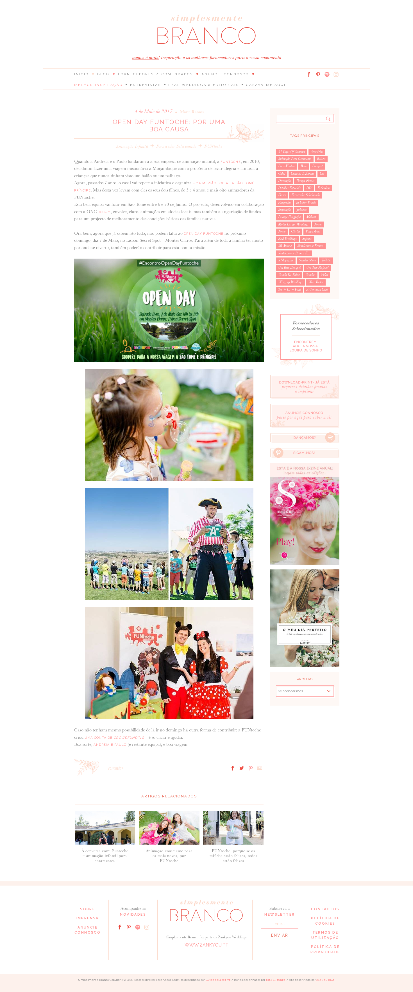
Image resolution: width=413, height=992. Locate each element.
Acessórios (317, 152)
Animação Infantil (132, 146)
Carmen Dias (325, 980)
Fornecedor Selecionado (176, 146)
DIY (309, 188)
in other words (306, 202)
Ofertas (295, 231)
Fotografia (284, 202)
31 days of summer (291, 152)
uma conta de (114, 738)
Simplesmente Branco (310, 246)
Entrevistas (145, 85)
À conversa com (317, 289)
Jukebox (301, 210)
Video (324, 275)
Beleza (321, 159)
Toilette (325, 260)
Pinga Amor (313, 231)
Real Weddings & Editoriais (203, 85)
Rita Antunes (276, 980)
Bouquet (317, 166)
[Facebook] (309, 74)
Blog (103, 74)
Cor (322, 173)
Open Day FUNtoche (203, 234)
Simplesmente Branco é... (294, 253)
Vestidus (310, 275)
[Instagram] (336, 74)
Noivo (281, 231)
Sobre (87, 909)
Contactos (325, 909)
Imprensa (87, 918)
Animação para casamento (294, 159)
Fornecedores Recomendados (155, 74)
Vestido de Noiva (288, 275)
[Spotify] (327, 74)
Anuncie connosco (225, 74)
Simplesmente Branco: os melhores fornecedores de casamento (206, 29)
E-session (323, 188)
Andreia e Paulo (110, 745)
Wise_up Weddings (290, 282)
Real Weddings (287, 239)
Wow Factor (315, 282)
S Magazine (285, 260)
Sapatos (307, 239)
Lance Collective (218, 980)
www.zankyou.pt (206, 945)
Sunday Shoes (307, 260)
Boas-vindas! (286, 166)
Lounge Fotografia (289, 217)
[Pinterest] (318, 74)
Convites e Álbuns (302, 173)
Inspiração (284, 210)
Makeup (311, 217)
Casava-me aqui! (266, 85)
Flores (282, 195)
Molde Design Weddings (293, 224)
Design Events (305, 181)
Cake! (281, 173)
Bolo (304, 166)
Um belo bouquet (289, 268)
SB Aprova (285, 246)
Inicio (81, 74)
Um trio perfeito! (317, 268)
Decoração (284, 181)
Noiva (317, 224)
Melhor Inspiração (98, 85)
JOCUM (104, 212)
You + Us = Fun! (289, 289)
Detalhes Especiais (289, 188)
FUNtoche (213, 146)
